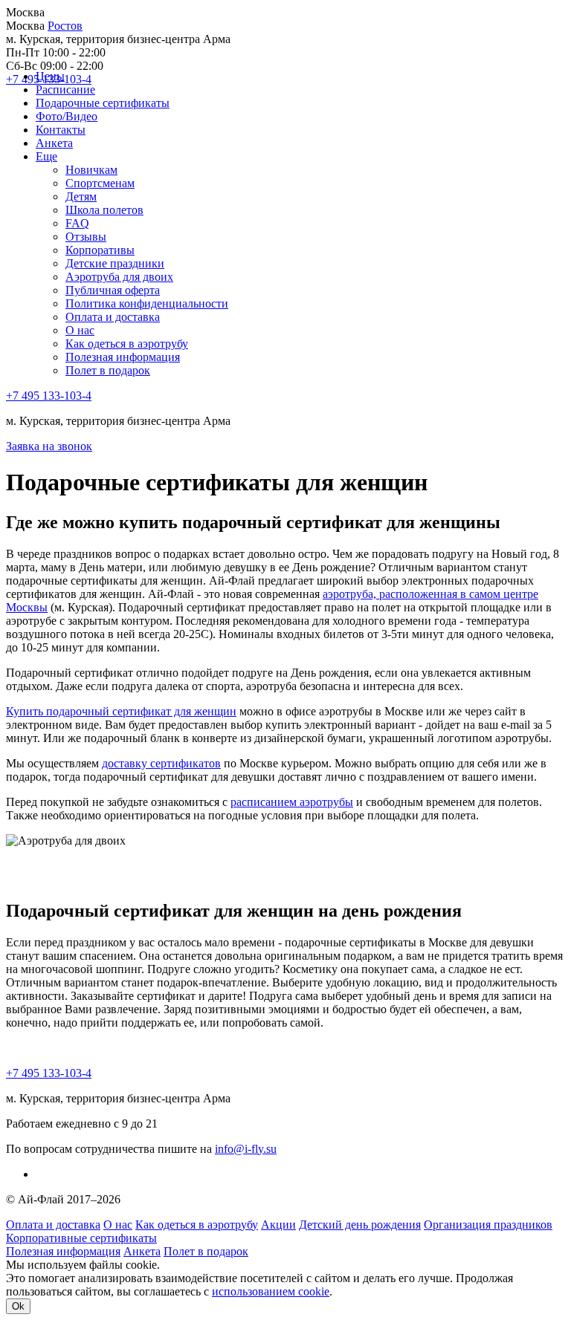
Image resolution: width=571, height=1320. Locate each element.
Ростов (65, 25)
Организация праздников (488, 1224)
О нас (79, 330)
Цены (50, 76)
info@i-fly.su (246, 1148)
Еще (46, 156)
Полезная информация (122, 357)
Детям (81, 196)
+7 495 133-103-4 (48, 395)
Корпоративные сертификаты (81, 1238)
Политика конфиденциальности (146, 303)
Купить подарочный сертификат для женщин (121, 711)
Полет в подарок (107, 370)
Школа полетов (104, 210)
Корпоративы (100, 250)
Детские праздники (114, 263)
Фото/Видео (66, 116)
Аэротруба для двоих (119, 276)
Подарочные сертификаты (103, 103)
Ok (18, 1306)
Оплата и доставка (112, 317)
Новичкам (91, 169)
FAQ (77, 223)
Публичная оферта (112, 290)
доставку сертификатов (161, 763)
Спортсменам (100, 183)
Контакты (61, 129)
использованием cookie (270, 1291)
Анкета (54, 143)
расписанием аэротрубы (291, 802)
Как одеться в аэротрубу (126, 343)
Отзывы (85, 236)
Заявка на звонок (49, 446)
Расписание (65, 89)
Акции (278, 1224)
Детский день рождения (360, 1224)
